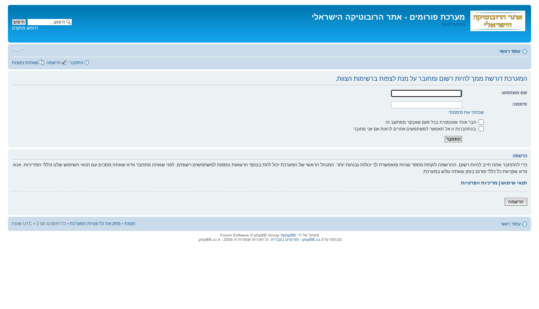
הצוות (130, 223)
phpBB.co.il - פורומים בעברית (297, 239)
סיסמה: (519, 104)
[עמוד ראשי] (497, 19)
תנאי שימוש (514, 183)
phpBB (289, 235)
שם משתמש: (514, 92)
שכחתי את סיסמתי (466, 112)
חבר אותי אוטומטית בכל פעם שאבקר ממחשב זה (431, 122)
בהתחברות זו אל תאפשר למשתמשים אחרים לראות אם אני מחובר (415, 129)
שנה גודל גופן (17, 49)
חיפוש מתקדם (25, 28)
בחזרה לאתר (453, 24)
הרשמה (54, 62)
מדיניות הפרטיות (479, 183)
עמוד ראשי (510, 51)
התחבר (76, 62)
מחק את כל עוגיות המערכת (95, 223)
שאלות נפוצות (25, 62)
